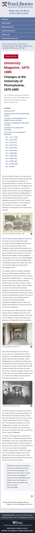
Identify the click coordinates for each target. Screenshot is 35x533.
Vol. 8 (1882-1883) (11, 158)
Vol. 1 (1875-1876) (11, 140)
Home (4, 44)
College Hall (6, 258)
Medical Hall (27, 260)
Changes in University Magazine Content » (19, 504)
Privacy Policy (22, 528)
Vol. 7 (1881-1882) (11, 156)
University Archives (9, 515)
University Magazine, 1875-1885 (12, 46)
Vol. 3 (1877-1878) (11, 145)
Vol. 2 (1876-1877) (11, 142)
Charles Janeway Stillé (14, 238)
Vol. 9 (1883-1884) (11, 161)
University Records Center (9, 38)
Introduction (9, 111)
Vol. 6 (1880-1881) (11, 153)
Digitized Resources (7, 27)
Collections (4, 19)
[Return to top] (32, 496)
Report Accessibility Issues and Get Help (17, 530)
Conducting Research (8, 30)
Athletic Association (10, 366)
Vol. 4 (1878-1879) (11, 148)
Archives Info (5, 34)
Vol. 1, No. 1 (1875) (11, 137)
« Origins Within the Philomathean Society (15, 502)
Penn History (22, 44)
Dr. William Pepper (15, 278)
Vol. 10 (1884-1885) (11, 164)
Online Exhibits (6, 23)
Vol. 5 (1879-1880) (11, 150)
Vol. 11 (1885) (9, 166)
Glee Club (13, 363)
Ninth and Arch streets (16, 253)
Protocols (11, 528)
